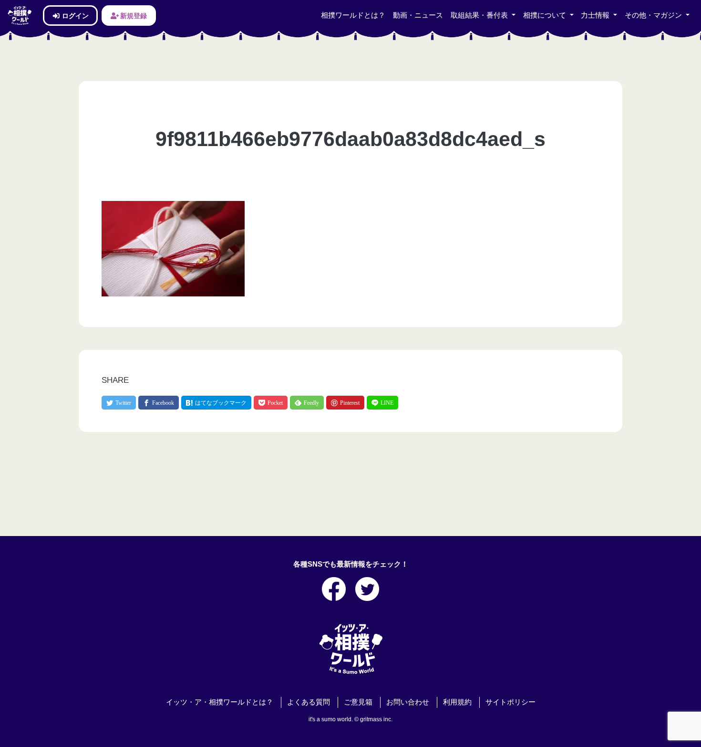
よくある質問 (308, 702)
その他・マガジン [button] (654, 15)
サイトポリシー (510, 702)
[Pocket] (271, 403)
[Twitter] (119, 403)
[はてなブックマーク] (216, 403)
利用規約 (457, 702)
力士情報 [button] (596, 15)
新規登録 (133, 15)
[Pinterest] (345, 403)
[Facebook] (158, 403)
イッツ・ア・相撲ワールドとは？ (219, 702)
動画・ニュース (418, 15)
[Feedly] (307, 403)
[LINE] (382, 403)
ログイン (75, 15)
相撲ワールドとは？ (353, 15)
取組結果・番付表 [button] (480, 15)
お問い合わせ (407, 702)
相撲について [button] (545, 15)
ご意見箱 (358, 702)
